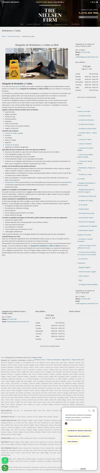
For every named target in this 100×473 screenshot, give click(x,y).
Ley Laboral (81, 179)
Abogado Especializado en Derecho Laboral (86, 184)
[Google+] (93, 2)
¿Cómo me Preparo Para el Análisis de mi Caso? (86, 247)
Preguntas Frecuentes (84, 235)
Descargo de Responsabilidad (88, 284)
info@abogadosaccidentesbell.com (50, 5)
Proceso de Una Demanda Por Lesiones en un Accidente (86, 253)
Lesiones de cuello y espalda (14, 133)
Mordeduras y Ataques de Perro (86, 169)
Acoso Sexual (83, 205)
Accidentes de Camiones (86, 124)
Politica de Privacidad (53, 360)
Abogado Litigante (84, 267)
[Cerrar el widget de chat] (93, 410)
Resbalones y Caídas (85, 174)
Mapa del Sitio (66, 360)
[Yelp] (95, 2)
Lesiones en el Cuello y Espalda (85, 149)
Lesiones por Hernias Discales (84, 162)
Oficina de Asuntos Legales (87, 272)
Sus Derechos (83, 259)
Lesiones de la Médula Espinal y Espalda (85, 156)
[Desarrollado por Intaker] (83, 468)
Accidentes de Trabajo (86, 200)
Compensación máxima (12, 182)
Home (3, 36)
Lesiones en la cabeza (12, 145)
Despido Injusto (84, 209)
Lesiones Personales (14, 36)
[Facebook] (91, 2)
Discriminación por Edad (86, 213)
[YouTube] (97, 2)
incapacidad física (65, 182)
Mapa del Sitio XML (78, 360)
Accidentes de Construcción (87, 196)
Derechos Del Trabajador (87, 222)
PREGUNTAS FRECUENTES (10, 2)
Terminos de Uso (39, 360)
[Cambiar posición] (89, 410)
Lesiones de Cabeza (85, 139)
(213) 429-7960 (58, 2)
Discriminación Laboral (86, 218)
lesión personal (16, 86)
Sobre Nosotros (84, 276)
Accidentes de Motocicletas (87, 128)
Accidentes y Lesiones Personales (85, 240)
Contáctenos (81, 263)
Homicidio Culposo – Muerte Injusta (87, 134)
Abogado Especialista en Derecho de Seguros (85, 191)
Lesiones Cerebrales (85, 144)
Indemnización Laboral (86, 230)
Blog (80, 280)
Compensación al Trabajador (88, 226)
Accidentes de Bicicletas (86, 120)
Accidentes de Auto (85, 116)
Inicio (79, 107)
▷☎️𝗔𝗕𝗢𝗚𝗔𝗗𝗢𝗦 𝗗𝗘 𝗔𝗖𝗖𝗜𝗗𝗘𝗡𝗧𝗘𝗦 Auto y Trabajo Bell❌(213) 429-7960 (50, 15)
